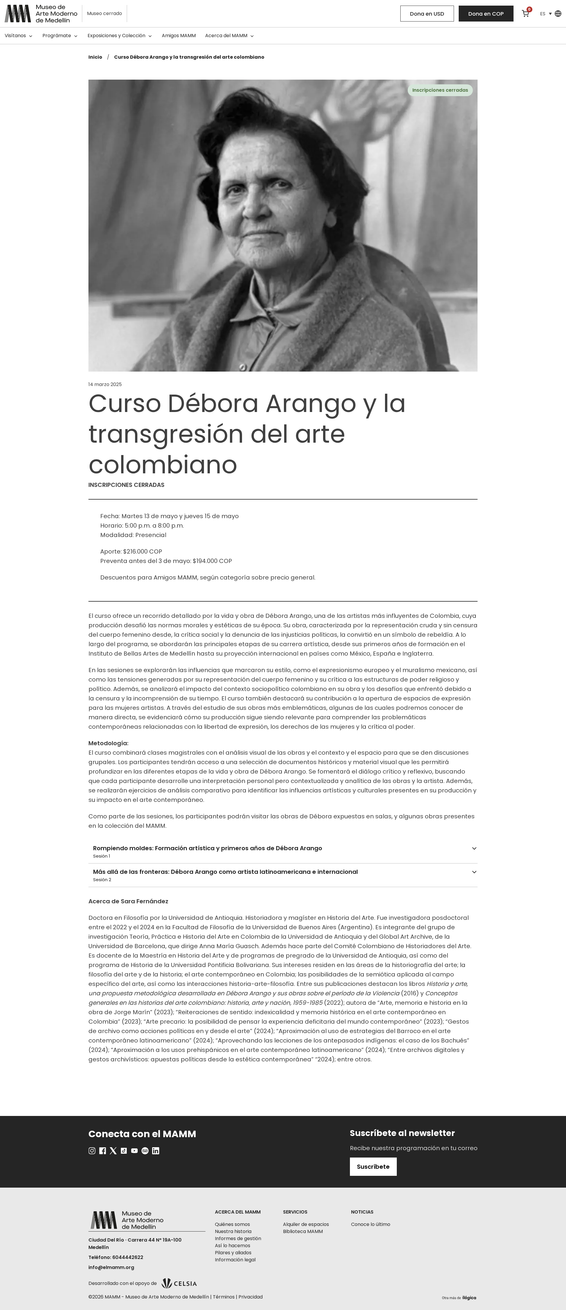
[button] (546, 14)
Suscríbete (373, 1167)
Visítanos (15, 35)
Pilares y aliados (233, 1252)
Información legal (235, 1259)
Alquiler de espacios (306, 1224)
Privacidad (250, 1296)
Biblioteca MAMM (303, 1231)
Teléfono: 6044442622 (115, 1257)
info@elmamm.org (111, 1267)
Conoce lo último (370, 1224)
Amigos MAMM (179, 35)
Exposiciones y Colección (116, 35)
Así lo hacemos (232, 1245)
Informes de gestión (238, 1238)
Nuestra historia (233, 1231)
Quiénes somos (232, 1224)
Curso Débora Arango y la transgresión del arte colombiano (189, 57)
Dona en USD (427, 13)
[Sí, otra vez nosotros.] (460, 1296)
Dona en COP (486, 13)
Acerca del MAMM (226, 35)
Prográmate (56, 35)
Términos (224, 1296)
